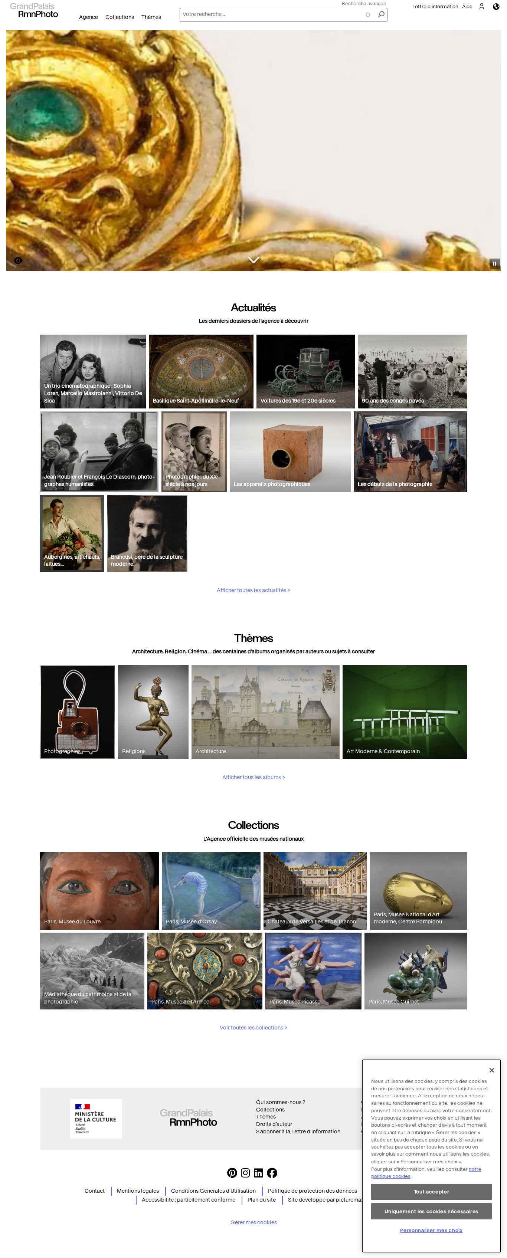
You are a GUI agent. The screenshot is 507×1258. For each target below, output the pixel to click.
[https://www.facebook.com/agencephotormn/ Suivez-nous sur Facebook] (272, 1175)
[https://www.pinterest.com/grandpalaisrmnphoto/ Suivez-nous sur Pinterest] (232, 1175)
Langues (496, 6)
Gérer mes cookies (253, 1222)
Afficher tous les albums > (253, 777)
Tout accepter (431, 1191)
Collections (119, 17)
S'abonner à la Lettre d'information (298, 1131)
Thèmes (151, 17)
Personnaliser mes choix (431, 1230)
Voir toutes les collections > (253, 1028)
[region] (431, 1156)
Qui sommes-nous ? (280, 1102)
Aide (467, 6)
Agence (88, 17)
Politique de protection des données (312, 1191)
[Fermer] (492, 1070)
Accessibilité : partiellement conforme (188, 1200)
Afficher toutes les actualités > (253, 590)
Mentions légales (138, 1191)
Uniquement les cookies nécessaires (431, 1211)
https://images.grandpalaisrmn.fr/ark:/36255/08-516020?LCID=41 (13, 260)
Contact (95, 1191)
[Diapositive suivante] (491, 152)
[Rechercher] (381, 15)
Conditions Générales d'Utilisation (213, 1191)
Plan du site (262, 1200)
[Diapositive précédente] (15, 152)
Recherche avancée (364, 3)
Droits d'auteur (274, 1124)
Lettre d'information (435, 6)
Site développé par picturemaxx (327, 1200)
